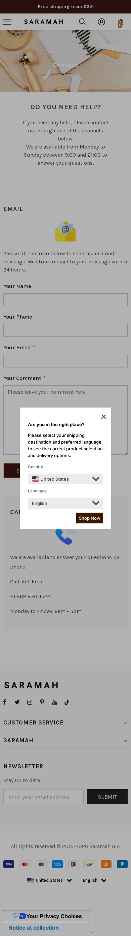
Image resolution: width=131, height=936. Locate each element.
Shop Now (89, 518)
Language (37, 490)
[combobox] (50, 479)
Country (35, 466)
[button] (103, 417)
